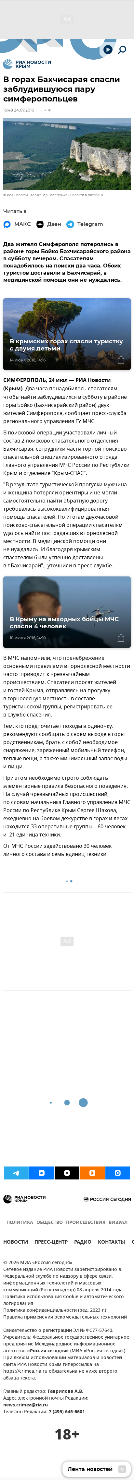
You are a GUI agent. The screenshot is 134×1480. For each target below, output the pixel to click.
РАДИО (82, 1243)
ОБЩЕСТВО (49, 1222)
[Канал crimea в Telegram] (16, 1172)
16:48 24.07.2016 (18, 110)
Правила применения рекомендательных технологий (65, 1317)
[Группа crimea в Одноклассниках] (92, 1172)
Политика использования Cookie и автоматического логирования (63, 1300)
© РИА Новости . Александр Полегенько (35, 195)
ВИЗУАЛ (118, 1222)
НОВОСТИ (15, 1243)
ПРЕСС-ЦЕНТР (51, 1243)
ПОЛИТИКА (20, 1222)
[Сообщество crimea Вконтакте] (41, 1172)
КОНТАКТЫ (111, 1243)
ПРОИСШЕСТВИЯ (85, 1222)
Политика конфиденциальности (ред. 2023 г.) (54, 1310)
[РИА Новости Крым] (26, 64)
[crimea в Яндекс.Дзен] (67, 1172)
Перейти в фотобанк (86, 195)
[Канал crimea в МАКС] (117, 1172)
